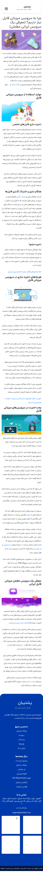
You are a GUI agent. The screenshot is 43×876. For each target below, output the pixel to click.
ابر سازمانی (21, 769)
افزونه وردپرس (21, 774)
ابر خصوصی (7, 545)
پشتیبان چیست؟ (21, 761)
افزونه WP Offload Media (21, 778)
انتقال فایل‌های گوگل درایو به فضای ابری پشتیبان (24, 272)
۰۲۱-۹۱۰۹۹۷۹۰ (21, 808)
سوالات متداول (21, 765)
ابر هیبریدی (37, 549)
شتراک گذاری (20, 197)
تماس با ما (21, 748)
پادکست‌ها (15, 84)
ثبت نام (30, 681)
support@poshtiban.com (21, 812)
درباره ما (21, 735)
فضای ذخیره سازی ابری (20, 623)
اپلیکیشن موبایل (21, 782)
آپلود (29, 515)
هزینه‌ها (21, 744)
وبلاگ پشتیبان (21, 731)
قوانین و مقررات (21, 787)
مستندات (21, 739)
